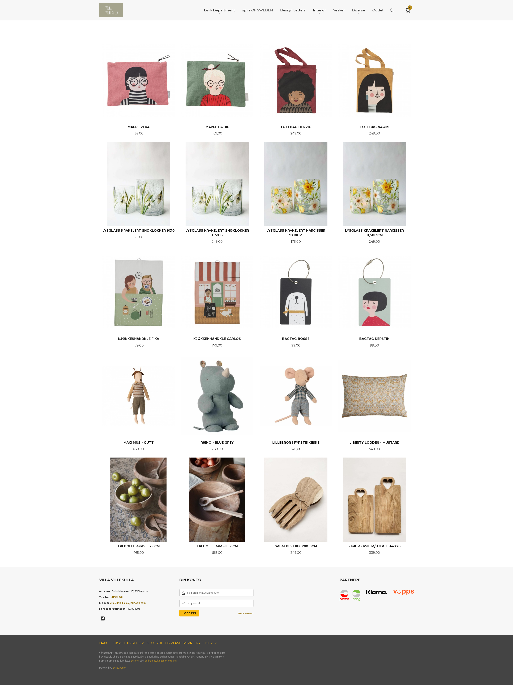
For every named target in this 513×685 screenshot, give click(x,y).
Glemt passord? (245, 613)
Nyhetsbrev (206, 643)
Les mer (135, 660)
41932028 (117, 597)
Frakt (104, 643)
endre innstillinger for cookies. (161, 660)
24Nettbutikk (119, 667)
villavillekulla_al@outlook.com (128, 603)
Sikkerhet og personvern (169, 643)
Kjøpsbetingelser (128, 643)
